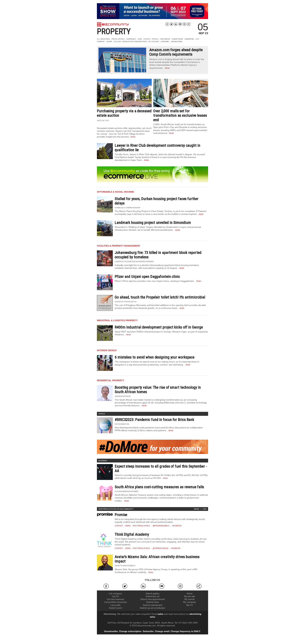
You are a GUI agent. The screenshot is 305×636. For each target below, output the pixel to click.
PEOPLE (155, 39)
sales (160, 614)
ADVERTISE (189, 39)
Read (146, 160)
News (127, 526)
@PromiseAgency (161, 526)
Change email (162, 631)
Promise (121, 514)
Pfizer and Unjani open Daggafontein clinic (147, 276)
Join (204, 509)
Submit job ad (152, 596)
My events (189, 599)
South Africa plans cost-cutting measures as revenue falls (159, 487)
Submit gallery (153, 593)
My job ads (189, 596)
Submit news (152, 602)
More (196, 509)
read (167, 68)
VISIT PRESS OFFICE (141, 526)
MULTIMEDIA (165, 39)
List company (115, 593)
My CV (189, 605)
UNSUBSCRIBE (176, 41)
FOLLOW (117, 41)
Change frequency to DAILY (185, 631)
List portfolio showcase (115, 602)
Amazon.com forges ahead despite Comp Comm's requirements (176, 52)
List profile (115, 605)
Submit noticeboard (152, 605)
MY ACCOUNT (154, 41)
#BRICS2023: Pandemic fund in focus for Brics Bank (154, 419)
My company (189, 602)
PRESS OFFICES (118, 39)
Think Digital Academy (132, 534)
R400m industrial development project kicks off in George (159, 327)
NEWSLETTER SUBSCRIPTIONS (134, 41)
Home (190, 593)
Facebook (177, 526)
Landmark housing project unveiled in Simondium (153, 222)
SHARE (109, 41)
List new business (115, 599)
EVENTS (147, 39)
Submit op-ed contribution (152, 608)
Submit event (115, 608)
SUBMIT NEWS (177, 39)
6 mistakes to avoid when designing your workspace (154, 357)
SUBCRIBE (165, 41)
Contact (119, 526)
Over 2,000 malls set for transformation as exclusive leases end (180, 115)
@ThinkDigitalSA (160, 548)
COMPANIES (131, 39)
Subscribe (148, 631)
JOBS (140, 39)
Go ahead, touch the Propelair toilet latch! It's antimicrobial (160, 297)
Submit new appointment (152, 599)
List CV (115, 596)
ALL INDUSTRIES (103, 39)
